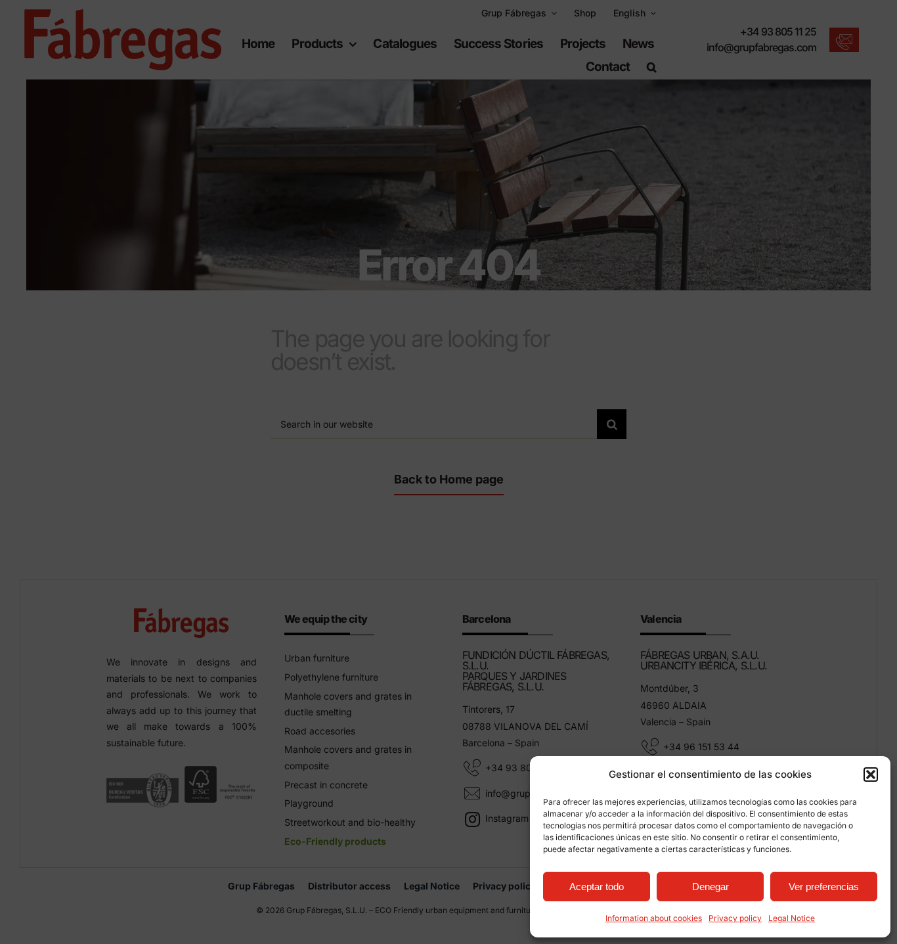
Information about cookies (653, 918)
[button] (870, 774)
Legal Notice (791, 918)
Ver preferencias (824, 886)
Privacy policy (735, 918)
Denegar (710, 886)
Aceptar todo (596, 886)
